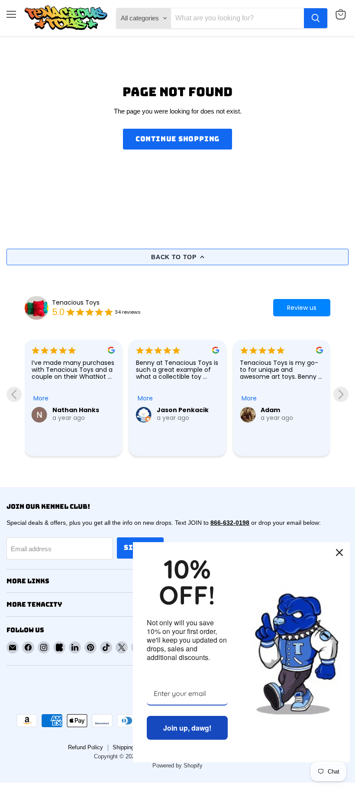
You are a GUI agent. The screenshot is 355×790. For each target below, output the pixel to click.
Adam (166, 410)
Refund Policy (85, 747)
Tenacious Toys (76, 302)
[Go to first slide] (341, 394)
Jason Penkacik (78, 410)
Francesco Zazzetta (278, 435)
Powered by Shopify (177, 765)
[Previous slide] (14, 394)
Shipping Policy (132, 747)
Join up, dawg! (187, 728)
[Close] (339, 552)
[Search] (315, 18)
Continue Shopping (178, 138)
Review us (301, 307)
